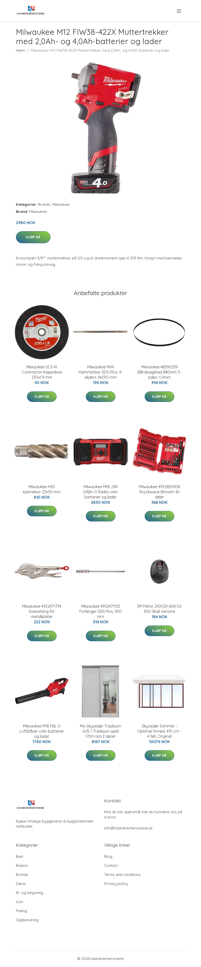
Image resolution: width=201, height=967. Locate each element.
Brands (44, 204)
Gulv (19, 901)
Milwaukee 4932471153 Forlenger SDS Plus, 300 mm (100, 611)
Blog (108, 856)
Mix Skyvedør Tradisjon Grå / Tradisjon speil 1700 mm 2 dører (100, 731)
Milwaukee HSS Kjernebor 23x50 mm (42, 489)
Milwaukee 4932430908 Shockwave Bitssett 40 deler (159, 491)
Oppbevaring (27, 920)
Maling (21, 910)
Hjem (20, 50)
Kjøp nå (33, 237)
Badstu (22, 865)
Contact (111, 865)
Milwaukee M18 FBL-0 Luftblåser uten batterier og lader (42, 731)
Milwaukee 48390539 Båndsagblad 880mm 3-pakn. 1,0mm (159, 372)
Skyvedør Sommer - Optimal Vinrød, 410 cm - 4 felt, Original (159, 731)
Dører (21, 883)
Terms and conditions (122, 874)
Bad (19, 856)
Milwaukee (61, 204)
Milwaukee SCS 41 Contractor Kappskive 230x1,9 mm (42, 372)
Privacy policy (116, 883)
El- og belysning (29, 892)
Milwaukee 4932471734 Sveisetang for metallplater (41, 611)
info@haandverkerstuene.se (128, 828)
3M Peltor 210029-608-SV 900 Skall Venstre (159, 609)
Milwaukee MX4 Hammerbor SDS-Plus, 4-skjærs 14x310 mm (101, 372)
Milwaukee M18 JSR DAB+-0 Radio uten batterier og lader (100, 491)
